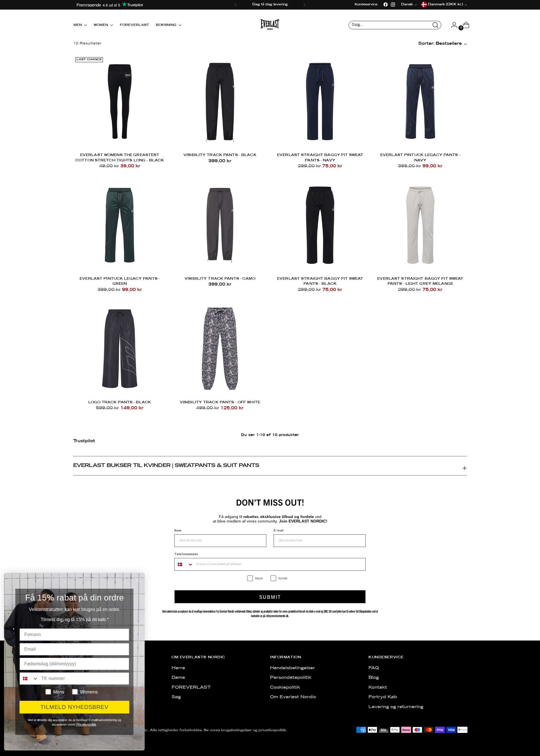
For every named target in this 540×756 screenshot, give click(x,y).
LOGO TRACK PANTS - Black (119, 402)
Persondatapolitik (290, 678)
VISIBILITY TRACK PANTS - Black (219, 155)
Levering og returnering (395, 707)
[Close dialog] (139, 580)
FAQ (373, 668)
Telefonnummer (186, 554)
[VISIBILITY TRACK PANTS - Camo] (219, 225)
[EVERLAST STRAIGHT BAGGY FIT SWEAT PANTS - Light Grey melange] (420, 225)
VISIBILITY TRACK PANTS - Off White (220, 402)
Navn (177, 530)
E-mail (279, 530)
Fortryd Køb (382, 697)
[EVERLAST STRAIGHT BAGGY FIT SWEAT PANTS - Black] (320, 225)
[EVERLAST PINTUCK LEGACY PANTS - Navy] (420, 101)
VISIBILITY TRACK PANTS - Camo (219, 278)
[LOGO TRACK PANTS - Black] (119, 348)
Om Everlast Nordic (293, 697)
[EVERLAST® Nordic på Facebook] (385, 4)
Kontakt (377, 688)
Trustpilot (84, 441)
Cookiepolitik (285, 688)
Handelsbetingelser (292, 668)
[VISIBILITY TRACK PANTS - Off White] (219, 348)
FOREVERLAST (191, 688)
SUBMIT (270, 596)
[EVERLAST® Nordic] (270, 25)
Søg (176, 697)
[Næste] (304, 5)
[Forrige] (236, 5)
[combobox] (184, 564)
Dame (178, 678)
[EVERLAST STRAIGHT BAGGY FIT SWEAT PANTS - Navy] (320, 101)
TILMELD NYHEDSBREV (76, 707)
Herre (178, 668)
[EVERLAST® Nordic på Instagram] (392, 4)
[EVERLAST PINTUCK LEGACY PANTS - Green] (119, 225)
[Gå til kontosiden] (452, 25)
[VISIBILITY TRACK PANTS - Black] (219, 101)
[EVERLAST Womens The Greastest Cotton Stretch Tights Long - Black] (119, 101)
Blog (373, 678)
